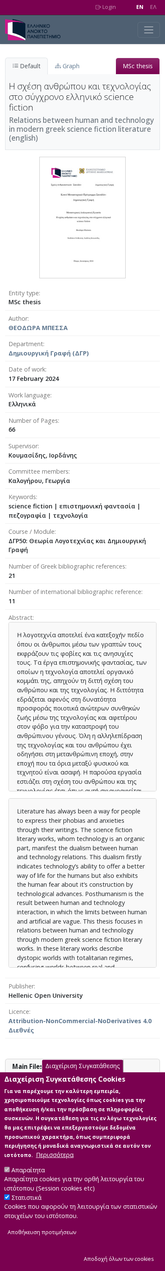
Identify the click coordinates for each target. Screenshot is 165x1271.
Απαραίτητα (28, 1170)
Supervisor (23, 446)
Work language (29, 395)
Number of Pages (33, 420)
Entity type (23, 293)
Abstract (20, 617)
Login (108, 7)
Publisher (21, 986)
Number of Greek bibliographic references (66, 566)
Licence (18, 1011)
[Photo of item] (82, 217)
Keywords (22, 497)
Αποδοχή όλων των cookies (119, 1259)
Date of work (26, 369)
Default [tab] (29, 66)
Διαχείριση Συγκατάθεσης (82, 1066)
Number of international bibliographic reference (74, 592)
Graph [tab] (70, 66)
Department (25, 344)
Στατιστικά (26, 1197)
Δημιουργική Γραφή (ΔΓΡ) (48, 353)
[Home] (36, 29)
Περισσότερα (55, 1155)
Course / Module (31, 531)
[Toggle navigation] (149, 30)
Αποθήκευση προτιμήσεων (42, 1232)
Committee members (38, 471)
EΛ (153, 7)
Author (18, 318)
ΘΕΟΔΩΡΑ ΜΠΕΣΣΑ (38, 328)
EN (139, 7)
